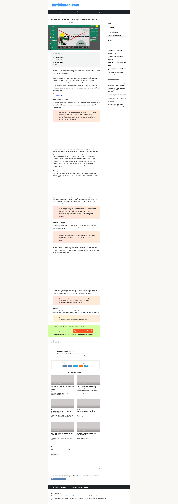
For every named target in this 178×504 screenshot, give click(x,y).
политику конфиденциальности (70, 476)
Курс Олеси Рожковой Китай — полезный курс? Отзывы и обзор (87, 387)
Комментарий (54, 454)
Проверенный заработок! (83, 331)
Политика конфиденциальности (60, 487)
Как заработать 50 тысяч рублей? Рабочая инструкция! (117, 90)
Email (69, 449)
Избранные (111, 27)
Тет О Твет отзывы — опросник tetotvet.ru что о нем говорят (87, 410)
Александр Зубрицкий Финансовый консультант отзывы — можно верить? (62, 388)
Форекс (110, 40)
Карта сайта (101, 12)
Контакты (109, 12)
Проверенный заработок (114, 35)
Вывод (56, 64)
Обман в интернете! (81, 12)
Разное (109, 37)
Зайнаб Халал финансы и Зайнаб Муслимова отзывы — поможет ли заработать (117, 58)
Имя (52, 449)
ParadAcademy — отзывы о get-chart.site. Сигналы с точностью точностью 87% (116, 52)
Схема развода (59, 62)
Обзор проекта (58, 59)
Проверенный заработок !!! (66, 12)
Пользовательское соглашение (80, 487)
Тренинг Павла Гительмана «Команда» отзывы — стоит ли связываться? (61, 411)
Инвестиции (92, 12)
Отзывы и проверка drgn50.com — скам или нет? (88, 433)
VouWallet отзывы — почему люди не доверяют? (62, 433)
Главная (54, 12)
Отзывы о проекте (59, 57)
